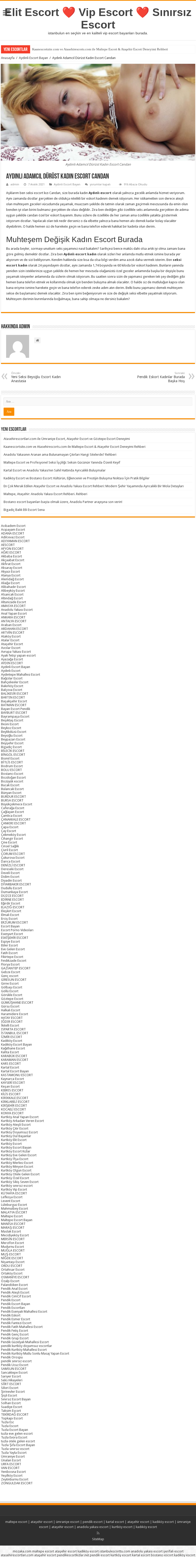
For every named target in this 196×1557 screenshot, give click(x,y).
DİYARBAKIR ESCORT (16, 884)
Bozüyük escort (12, 781)
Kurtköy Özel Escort (15, 1178)
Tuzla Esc (7, 1422)
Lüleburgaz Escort (14, 1205)
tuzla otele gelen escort (18, 1441)
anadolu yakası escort (92, 1527)
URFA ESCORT (11, 1464)
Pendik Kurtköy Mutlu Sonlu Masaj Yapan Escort (35, 1353)
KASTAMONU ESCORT (17, 1075)
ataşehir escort (42, 1522)
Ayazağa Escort (12, 659)
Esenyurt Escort (12, 934)
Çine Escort (9, 842)
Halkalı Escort (10, 1010)
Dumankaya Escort (14, 892)
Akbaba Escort (11, 556)
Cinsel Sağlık (10, 846)
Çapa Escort (9, 827)
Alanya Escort (10, 575)
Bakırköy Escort (12, 686)
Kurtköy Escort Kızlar (15, 1151)
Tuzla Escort (9, 1426)
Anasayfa (8, 58)
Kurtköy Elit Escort (14, 1140)
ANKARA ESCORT (13, 617)
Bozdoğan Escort (13, 777)
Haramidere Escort (14, 1014)
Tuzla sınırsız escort (15, 1449)
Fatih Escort (9, 953)
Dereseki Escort (12, 869)
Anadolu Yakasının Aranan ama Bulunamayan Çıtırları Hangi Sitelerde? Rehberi (60, 454)
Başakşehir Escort (14, 701)
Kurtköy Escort (11, 1144)
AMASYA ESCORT (13, 606)
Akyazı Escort (10, 571)
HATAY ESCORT (12, 1018)
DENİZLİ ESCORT (13, 865)
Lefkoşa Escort (11, 1197)
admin (14, 184)
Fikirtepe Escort (12, 957)
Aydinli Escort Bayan (33, 58)
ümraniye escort (67, 1522)
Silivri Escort (9, 1388)
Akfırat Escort (10, 564)
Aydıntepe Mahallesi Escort (20, 674)
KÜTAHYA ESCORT (14, 1193)
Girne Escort (10, 983)
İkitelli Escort (10, 1025)
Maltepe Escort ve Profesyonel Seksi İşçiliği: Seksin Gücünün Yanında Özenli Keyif (62, 462)
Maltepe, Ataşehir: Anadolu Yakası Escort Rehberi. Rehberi (45, 494)
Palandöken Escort (14, 1285)
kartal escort (115, 1522)
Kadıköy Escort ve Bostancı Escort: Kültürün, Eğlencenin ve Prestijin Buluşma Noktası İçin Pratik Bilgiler (77, 478)
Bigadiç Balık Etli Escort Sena (24, 510)
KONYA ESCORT (12, 1113)
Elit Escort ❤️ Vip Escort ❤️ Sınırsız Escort (98, 18)
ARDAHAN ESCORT (14, 629)
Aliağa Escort (10, 583)
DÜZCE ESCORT (12, 896)
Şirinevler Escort (13, 1391)
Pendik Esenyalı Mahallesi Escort (24, 1311)
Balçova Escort (11, 690)
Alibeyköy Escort (13, 590)
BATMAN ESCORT (14, 705)
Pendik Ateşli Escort (15, 1292)
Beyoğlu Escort (11, 735)
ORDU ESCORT (11, 1266)
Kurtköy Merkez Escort (17, 1163)
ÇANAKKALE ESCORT (16, 819)
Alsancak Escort (12, 594)
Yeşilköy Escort (11, 1475)
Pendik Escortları (13, 1308)
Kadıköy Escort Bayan (16, 1044)
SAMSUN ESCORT (14, 1369)
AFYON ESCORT (12, 549)
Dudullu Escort (11, 888)
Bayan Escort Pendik (15, 709)
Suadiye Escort (11, 1407)
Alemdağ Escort (12, 579)
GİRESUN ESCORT (14, 980)
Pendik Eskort (10, 1315)
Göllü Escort (9, 991)
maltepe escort (16, 1522)
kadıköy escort (163, 1522)
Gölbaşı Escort (11, 987)
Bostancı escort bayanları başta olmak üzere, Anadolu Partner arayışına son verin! (63, 502)
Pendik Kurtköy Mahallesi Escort (24, 1350)
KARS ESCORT (11, 1063)
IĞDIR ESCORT (12, 1022)
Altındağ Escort (12, 598)
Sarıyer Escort (11, 1376)
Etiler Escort (9, 945)
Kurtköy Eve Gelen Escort (18, 1155)
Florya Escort (10, 964)
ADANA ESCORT (12, 533)
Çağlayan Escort (12, 812)
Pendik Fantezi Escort (16, 1323)
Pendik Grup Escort (15, 1338)
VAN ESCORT (10, 1468)
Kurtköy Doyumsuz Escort (19, 1132)
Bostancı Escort (12, 774)
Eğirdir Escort (10, 903)
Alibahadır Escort (13, 587)
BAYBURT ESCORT (14, 713)
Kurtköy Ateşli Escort (16, 1124)
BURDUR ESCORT (13, 796)
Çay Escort (8, 831)
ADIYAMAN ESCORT (15, 541)
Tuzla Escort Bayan (14, 1430)
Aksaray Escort (11, 568)
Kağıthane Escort (13, 1048)
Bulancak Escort (12, 789)
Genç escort (9, 976)
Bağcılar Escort (11, 678)
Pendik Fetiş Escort (14, 1330)
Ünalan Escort (11, 1460)
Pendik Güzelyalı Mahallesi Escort (25, 1342)
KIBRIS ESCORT (12, 1090)
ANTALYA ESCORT (14, 621)
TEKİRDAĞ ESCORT (15, 1414)
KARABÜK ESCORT (14, 1056)
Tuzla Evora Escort (14, 1437)
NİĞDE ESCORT (12, 1258)
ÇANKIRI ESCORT (13, 823)
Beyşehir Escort (12, 743)
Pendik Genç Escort (15, 1334)
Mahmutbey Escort (14, 1208)
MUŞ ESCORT (11, 1254)
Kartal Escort (10, 1067)
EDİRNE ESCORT (12, 899)
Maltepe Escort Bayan (16, 1220)
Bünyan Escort (11, 793)
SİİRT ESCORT (11, 1384)
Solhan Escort (11, 1403)
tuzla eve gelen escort (17, 1433)
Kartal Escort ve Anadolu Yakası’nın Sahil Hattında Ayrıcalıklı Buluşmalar (55, 470)
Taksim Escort (11, 1411)
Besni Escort (10, 724)
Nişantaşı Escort (12, 1262)
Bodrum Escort (12, 766)
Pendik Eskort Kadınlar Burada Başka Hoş (161, 377)
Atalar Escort (10, 640)
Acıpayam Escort (13, 529)
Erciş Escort (9, 919)
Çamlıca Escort (11, 816)
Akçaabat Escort (12, 560)
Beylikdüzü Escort (13, 732)
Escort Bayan (10, 926)
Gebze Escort (10, 972)
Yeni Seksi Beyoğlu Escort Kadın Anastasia (36, 377)
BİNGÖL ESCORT (13, 755)
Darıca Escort (10, 861)
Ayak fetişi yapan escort (18, 655)
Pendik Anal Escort (14, 1289)
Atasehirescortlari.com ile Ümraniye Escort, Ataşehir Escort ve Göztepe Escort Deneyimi (67, 439)
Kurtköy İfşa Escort (14, 1159)
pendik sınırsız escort (16, 1361)
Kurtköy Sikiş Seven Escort (20, 1182)
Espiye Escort (10, 941)
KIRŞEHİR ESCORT (14, 1105)
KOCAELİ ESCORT (13, 1109)
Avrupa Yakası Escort (16, 652)
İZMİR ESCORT (11, 1037)
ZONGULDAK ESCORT (17, 1483)
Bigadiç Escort (11, 747)
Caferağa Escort (12, 808)
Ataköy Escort (11, 636)
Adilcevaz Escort (12, 537)
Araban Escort (11, 625)
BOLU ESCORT (11, 770)
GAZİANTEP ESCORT (16, 968)
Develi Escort (10, 873)
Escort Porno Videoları (17, 930)
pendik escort (93, 1522)
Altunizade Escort (13, 602)
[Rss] (98, 1533)
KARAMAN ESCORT (14, 1060)
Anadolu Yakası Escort (17, 610)
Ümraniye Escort (13, 1456)
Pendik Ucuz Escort (14, 1365)
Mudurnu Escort (12, 1247)
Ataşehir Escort (12, 644)
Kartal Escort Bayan (15, 1071)
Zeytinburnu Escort (14, 1479)
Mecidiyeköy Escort (15, 1235)
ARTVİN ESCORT (12, 632)
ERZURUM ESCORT (14, 922)
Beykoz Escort (11, 728)
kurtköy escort (122, 1527)
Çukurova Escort (12, 857)
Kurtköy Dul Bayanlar (16, 1136)
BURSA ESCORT (12, 800)
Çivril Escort (9, 850)
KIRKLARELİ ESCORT (15, 1102)
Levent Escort (10, 1201)
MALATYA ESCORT (14, 1212)
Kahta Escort (10, 1052)
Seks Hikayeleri (11, 1380)
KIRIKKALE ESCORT (14, 1098)
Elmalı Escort (10, 915)
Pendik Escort (10, 1300)
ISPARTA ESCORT (13, 1029)
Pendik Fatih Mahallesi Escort (22, 1327)
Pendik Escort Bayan (15, 1304)
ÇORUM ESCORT (13, 854)
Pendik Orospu (12, 1357)
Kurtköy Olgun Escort (16, 1170)
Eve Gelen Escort (13, 949)
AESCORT (8, 545)
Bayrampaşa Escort (15, 716)
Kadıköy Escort (11, 1041)
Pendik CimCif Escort (16, 1296)
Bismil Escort (10, 758)
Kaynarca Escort (12, 1079)
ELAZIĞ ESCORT (12, 907)
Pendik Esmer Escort (15, 1319)
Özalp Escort (10, 1281)
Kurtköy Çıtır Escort (14, 1128)
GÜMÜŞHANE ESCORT (17, 1002)
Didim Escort (10, 877)
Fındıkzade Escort (13, 960)
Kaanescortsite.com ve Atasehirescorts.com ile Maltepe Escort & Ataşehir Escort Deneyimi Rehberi (100, 49)
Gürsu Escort (10, 1006)
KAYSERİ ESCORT (13, 1083)
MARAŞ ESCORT (12, 1227)
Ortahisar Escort (12, 1269)
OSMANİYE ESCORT (15, 1277)
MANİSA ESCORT (13, 1224)
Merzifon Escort (12, 1243)
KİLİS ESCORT (11, 1094)
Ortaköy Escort (11, 1273)
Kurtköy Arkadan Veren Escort (22, 1121)
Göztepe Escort (12, 999)
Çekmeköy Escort (13, 835)
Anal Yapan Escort (14, 613)
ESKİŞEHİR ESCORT (14, 938)
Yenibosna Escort (13, 1472)
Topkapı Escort (12, 1418)
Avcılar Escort (10, 648)
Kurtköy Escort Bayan (16, 1147)
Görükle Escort (11, 995)
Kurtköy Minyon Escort (17, 1166)
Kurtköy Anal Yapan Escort (20, 1117)
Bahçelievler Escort (14, 682)
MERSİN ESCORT (13, 1239)
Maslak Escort (11, 1231)
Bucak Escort (10, 785)
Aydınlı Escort (10, 671)
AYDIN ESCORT (12, 663)
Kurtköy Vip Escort (14, 1189)
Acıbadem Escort (13, 526)
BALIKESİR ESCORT (14, 693)
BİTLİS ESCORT (12, 762)
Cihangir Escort (12, 838)
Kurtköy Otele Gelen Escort (20, 1174)
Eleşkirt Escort (11, 911)
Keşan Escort (10, 1086)
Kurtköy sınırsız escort (17, 1186)
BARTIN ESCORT (13, 697)
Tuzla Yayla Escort (14, 1453)
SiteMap (98, 1539)
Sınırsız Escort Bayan (16, 1399)
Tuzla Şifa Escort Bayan (18, 1445)
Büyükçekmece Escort (16, 804)
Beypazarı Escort (13, 739)
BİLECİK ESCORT (12, 751)
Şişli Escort (9, 1395)
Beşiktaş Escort (12, 720)
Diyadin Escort (11, 880)
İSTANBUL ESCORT (14, 1033)
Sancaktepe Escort (14, 1372)
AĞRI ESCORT (11, 552)
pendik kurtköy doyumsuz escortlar (26, 1346)
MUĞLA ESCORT (13, 1250)
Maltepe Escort (12, 1216)
